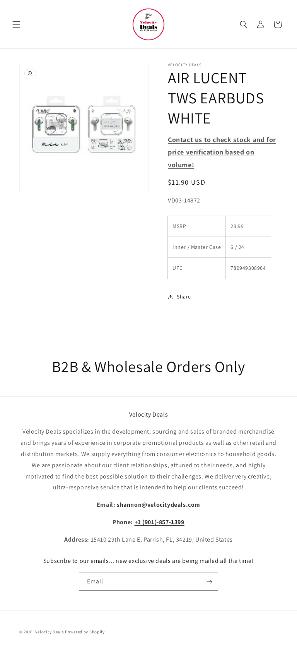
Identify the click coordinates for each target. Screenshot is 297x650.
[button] (16, 24)
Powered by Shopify (85, 632)
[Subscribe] (209, 582)
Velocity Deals (49, 632)
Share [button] (184, 296)
